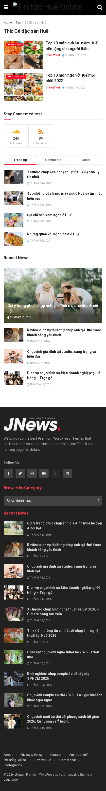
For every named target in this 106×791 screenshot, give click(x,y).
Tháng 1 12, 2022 (75, 55)
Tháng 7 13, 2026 (20, 317)
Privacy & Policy (31, 755)
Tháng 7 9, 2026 (39, 341)
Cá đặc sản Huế (35, 22)
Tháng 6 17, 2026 (40, 384)
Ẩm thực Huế (16, 77)
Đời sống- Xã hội (15, 760)
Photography (13, 765)
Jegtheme (11, 779)
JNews (19, 774)
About (8, 755)
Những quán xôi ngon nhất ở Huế (53, 234)
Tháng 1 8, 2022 (75, 87)
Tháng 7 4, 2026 (39, 363)
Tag (18, 22)
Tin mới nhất (67, 760)
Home (8, 22)
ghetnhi (54, 55)
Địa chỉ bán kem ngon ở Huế (49, 215)
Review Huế (15, 44)
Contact (55, 755)
